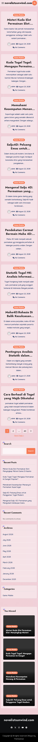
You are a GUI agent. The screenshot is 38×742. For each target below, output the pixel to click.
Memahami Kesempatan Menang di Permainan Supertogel (19, 111)
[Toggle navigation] (2, 3)
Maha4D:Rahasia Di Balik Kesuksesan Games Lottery (19, 316)
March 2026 (8, 562)
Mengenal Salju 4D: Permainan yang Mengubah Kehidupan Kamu (19, 193)
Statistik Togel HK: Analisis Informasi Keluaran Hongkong (19, 277)
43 (25, 431)
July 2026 (7, 540)
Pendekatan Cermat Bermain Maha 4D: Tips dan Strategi (19, 234)
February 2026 (9, 568)
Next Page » (19, 435)
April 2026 (7, 557)
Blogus (30, 736)
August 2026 (8, 534)
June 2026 (7, 546)
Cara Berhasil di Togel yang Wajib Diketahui (19, 396)
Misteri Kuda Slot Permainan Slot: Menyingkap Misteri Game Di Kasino (19, 25)
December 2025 (9, 579)
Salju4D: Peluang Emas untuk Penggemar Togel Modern (19, 150)
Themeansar (19, 739)
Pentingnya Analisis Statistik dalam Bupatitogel (19, 356)
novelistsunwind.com (18, 3)
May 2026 (7, 551)
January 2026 (8, 574)
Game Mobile (19, 15)
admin (13, 44)
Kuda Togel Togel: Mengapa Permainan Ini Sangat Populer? (19, 66)
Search (8, 443)
